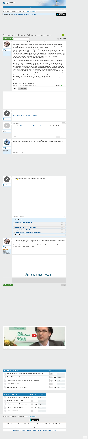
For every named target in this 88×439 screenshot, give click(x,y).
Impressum (23, 430)
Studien (49, 7)
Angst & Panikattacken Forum (18, 416)
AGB (41, 430)
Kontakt (14, 430)
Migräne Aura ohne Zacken (15, 400)
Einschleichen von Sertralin (15, 377)
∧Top (85, 437)
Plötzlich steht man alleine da (16, 407)
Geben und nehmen (13, 411)
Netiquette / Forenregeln (47, 430)
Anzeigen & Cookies (35, 430)
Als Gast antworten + (8, 38)
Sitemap (54, 430)
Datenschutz (28, 430)
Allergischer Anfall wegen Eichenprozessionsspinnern (27, 34)
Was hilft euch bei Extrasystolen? (17, 387)
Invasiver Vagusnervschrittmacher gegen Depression (23, 380)
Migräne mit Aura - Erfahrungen (17, 404)
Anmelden (63, 7)
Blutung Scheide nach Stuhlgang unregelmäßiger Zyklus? (25, 373)
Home (5, 7)
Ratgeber (31, 7)
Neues (10, 7)
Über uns (18, 430)
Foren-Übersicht (6, 416)
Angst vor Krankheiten (30, 416)
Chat (36, 7)
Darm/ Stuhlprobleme (13, 384)
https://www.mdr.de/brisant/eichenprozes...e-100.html (25, 115)
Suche (25, 7)
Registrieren (62, 9)
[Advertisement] (39, 263)
